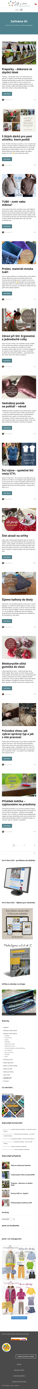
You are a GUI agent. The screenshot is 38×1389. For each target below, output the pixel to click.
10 (35, 563)
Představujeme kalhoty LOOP (21, 1203)
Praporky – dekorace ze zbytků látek (17, 70)
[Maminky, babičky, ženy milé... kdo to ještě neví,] (19, 1262)
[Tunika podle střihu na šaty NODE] (5, 1175)
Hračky (6, 1040)
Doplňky (7, 1035)
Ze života (6, 1081)
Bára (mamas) (8, 165)
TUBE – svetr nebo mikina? (13, 203)
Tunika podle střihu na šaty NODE (23, 1175)
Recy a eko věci (9, 1052)
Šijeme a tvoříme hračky (10, 1065)
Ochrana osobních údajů (19, 1381)
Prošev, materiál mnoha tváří (17, 270)
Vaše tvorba (6, 1075)
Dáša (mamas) (8, 100)
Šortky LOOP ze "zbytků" (20, 1193)
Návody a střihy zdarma (10, 1033)
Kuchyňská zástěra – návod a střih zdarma (22, 1139)
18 (24, 845)
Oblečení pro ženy (10, 1046)
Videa (6, 1056)
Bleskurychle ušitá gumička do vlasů (14, 665)
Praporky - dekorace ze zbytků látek (22, 1184)
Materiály (7, 1042)
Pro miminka (8, 1050)
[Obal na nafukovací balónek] (5, 1165)
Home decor (8, 1038)
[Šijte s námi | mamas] (19, 3)
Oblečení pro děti (9, 1044)
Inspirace (5, 1027)
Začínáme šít (7, 1078)
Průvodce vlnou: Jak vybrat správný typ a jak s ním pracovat (18, 734)
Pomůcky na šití (7, 1059)
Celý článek (7, 94)
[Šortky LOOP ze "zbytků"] (5, 1193)
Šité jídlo (7, 1054)
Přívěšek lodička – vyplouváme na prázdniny (19, 802)
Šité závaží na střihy (15, 535)
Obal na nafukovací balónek (19, 1146)
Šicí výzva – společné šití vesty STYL (17, 472)
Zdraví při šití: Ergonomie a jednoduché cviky (18, 337)
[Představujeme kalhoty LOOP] (5, 1203)
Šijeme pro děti (7, 1069)
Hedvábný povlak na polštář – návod (14, 404)
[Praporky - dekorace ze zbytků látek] (5, 1184)
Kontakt (19, 1364)
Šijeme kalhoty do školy (17, 599)
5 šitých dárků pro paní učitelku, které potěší (17, 137)
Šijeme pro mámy (8, 1072)
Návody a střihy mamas (10, 1030)
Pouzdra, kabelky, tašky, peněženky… (15, 1048)
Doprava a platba (19, 1370)
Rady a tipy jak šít (8, 1062)
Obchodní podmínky (19, 1376)
